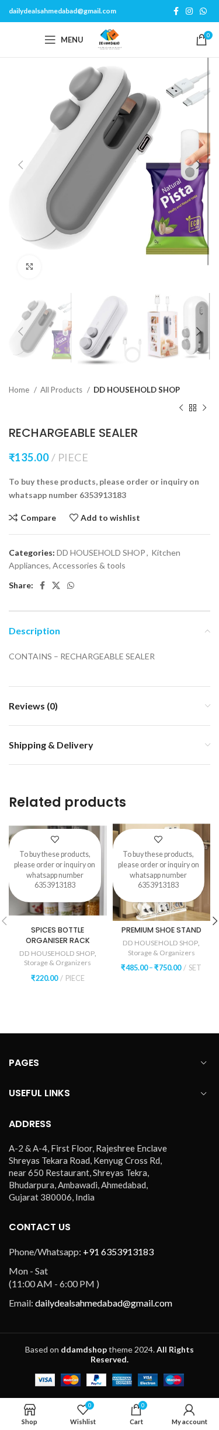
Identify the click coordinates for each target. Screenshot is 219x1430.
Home (20, 389)
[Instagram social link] (189, 11)
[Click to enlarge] (29, 266)
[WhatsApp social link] (203, 11)
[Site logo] (109, 39)
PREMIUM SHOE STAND (161, 930)
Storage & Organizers (57, 962)
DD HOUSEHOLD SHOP (136, 389)
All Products (62, 389)
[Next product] (204, 408)
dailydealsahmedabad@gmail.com (62, 10)
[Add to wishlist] (54, 839)
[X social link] (56, 585)
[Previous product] (181, 408)
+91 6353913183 (118, 1251)
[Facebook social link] (176, 11)
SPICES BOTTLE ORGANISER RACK (58, 935)
